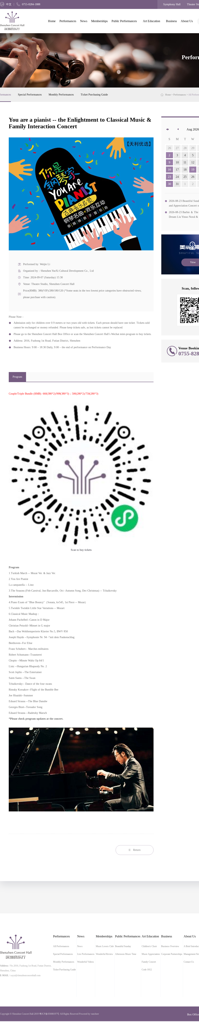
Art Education (151, 21)
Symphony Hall (172, 4)
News (83, 21)
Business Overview (170, 946)
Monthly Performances (61, 94)
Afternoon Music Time (125, 954)
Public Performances (124, 21)
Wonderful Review (104, 954)
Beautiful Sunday (123, 946)
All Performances (61, 946)
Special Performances (30, 94)
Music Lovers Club (105, 946)
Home (52, 21)
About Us (187, 21)
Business (171, 21)
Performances (67, 21)
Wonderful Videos (85, 961)
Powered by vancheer (89, 1013)
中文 (8, 4)
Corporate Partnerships (171, 954)
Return (137, 849)
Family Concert (149, 961)
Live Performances (85, 954)
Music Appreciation (151, 954)
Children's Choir (149, 946)
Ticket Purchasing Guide (94, 94)
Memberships (99, 21)
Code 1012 (147, 969)
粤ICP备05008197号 (49, 1013)
